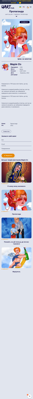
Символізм (6, 131)
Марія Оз (15, 64)
